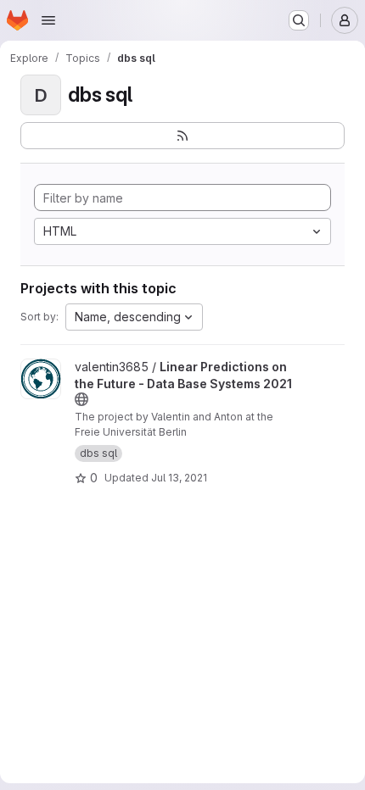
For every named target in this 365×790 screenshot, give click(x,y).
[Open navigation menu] (48, 20)
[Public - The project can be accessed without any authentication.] (81, 399)
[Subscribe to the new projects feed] (182, 135)
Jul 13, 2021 (179, 477)
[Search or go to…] (299, 20)
